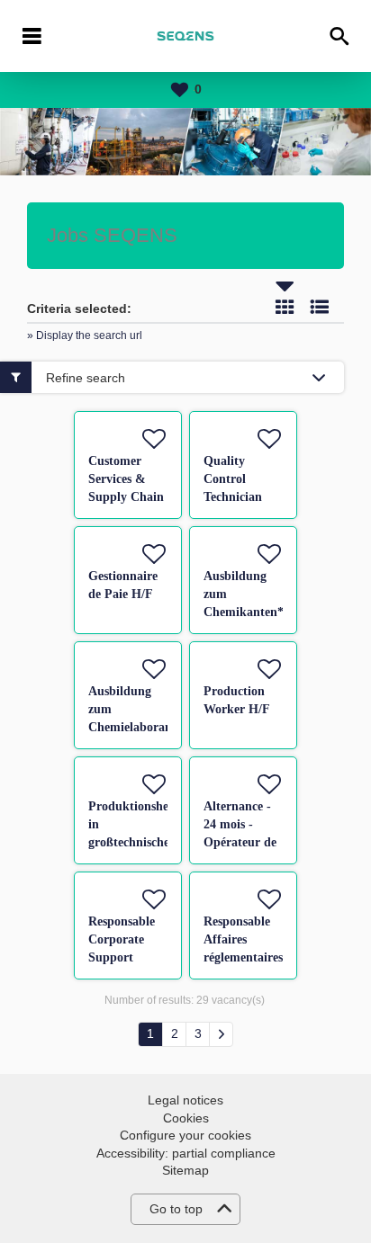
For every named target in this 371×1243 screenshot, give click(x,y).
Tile (284, 306)
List (319, 306)
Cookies (186, 1118)
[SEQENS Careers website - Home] (185, 35)
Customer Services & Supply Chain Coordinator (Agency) (126, 497)
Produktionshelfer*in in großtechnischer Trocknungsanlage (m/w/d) (146, 842)
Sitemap (185, 1170)
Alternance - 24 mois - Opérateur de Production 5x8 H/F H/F (240, 842)
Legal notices (185, 1100)
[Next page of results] (221, 1034)
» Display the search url (84, 335)
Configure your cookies (185, 1135)
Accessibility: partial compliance (186, 1153)
